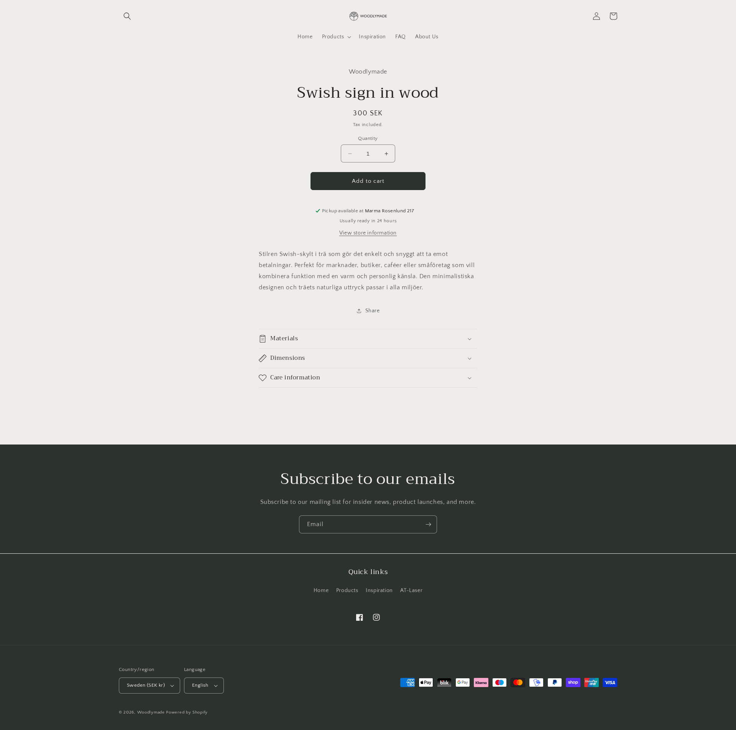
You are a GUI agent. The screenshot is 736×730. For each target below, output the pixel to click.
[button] (127, 16)
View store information (368, 233)
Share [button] (372, 311)
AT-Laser (411, 590)
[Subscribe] (428, 524)
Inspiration (379, 590)
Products (347, 590)
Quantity (368, 138)
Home (321, 590)
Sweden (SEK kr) (146, 685)
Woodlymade (151, 712)
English (200, 685)
